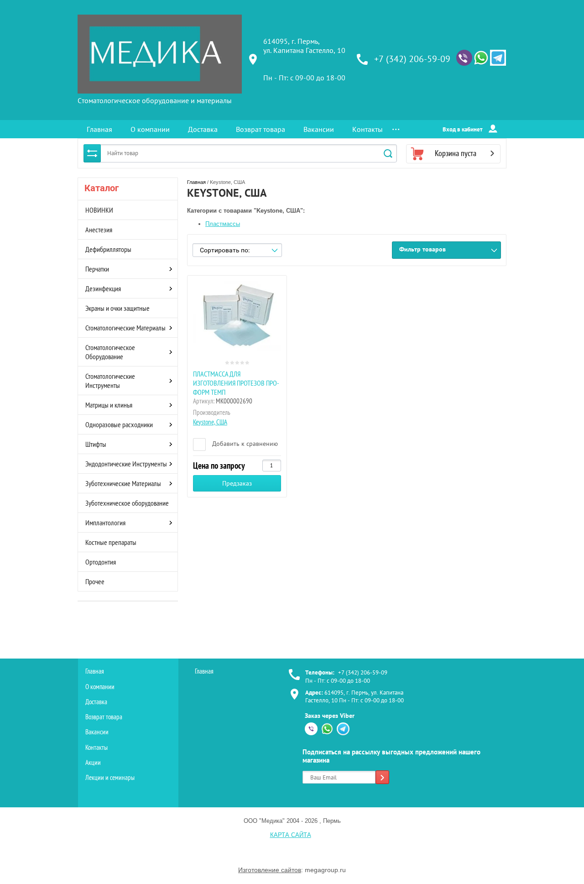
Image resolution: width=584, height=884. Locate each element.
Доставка (203, 129)
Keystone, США (210, 422)
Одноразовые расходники (119, 424)
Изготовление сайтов (269, 870)
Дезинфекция (103, 288)
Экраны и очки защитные (117, 308)
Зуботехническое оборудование (127, 502)
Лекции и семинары (110, 777)
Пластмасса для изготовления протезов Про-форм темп (236, 383)
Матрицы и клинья (108, 404)
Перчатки (97, 268)
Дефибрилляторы (108, 249)
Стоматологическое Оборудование (110, 352)
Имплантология (105, 522)
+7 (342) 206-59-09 (412, 59)
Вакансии (318, 129)
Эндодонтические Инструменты (126, 463)
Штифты (95, 444)
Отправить (382, 778)
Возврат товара (260, 129)
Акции (93, 762)
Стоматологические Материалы (125, 327)
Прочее (94, 581)
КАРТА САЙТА (290, 835)
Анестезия (98, 229)
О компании (150, 129)
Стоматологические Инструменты (110, 380)
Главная (99, 129)
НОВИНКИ (99, 209)
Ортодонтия (100, 561)
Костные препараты (110, 542)
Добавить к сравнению (244, 443)
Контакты (367, 129)
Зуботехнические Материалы (123, 483)
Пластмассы (222, 223)
